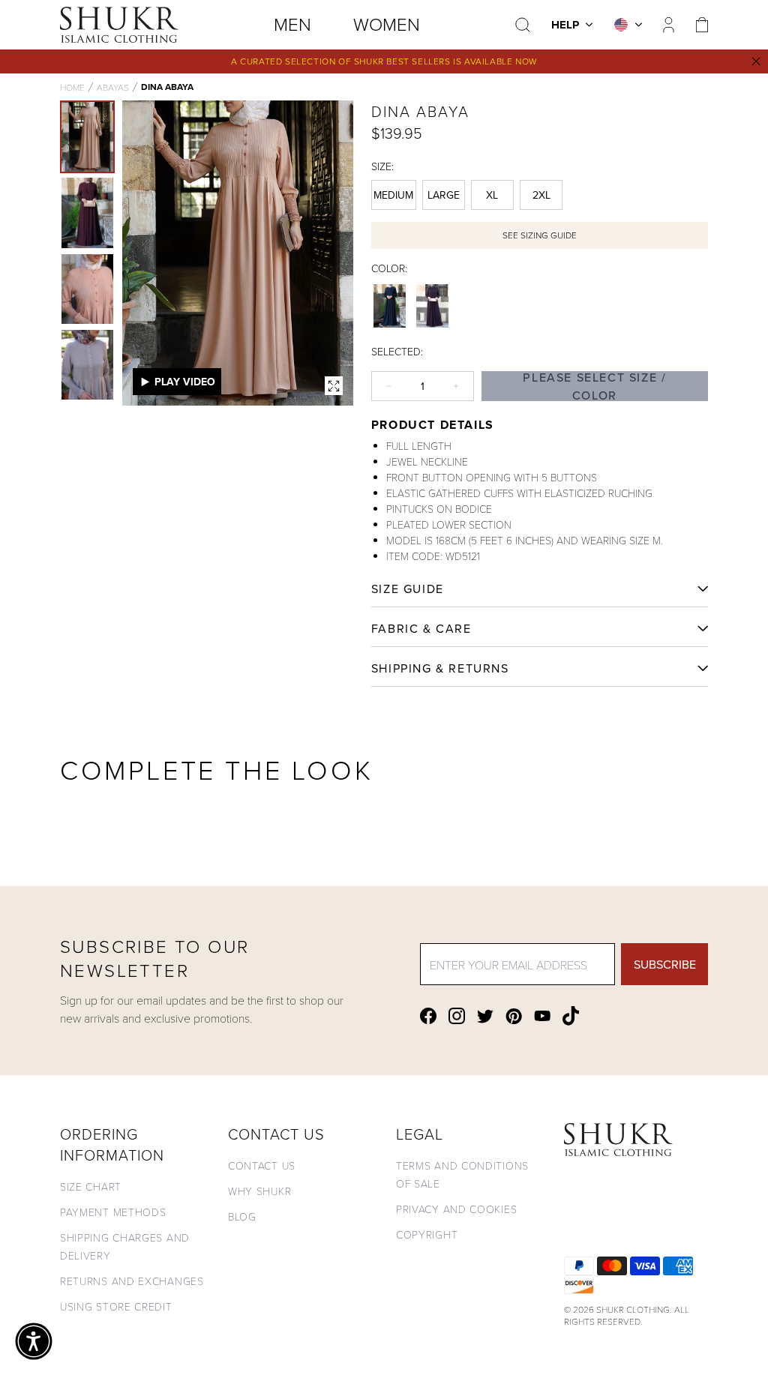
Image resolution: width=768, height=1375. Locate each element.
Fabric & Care (421, 628)
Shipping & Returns (440, 668)
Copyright (427, 1234)
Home (72, 87)
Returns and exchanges (132, 1281)
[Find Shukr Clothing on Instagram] (456, 1016)
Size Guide (407, 588)
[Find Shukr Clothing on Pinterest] (514, 1016)
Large (444, 194)
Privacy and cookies (456, 1209)
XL (492, 194)
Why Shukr (259, 1191)
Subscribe (665, 964)
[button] (33, 1341)
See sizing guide (539, 235)
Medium (393, 194)
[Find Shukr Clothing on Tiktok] (570, 1016)
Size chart (91, 1186)
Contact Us (262, 1165)
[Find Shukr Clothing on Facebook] (428, 1016)
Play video (184, 381)
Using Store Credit (116, 1306)
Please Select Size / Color (594, 386)
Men (292, 23)
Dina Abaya (167, 87)
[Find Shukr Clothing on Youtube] (542, 1016)
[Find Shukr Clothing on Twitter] (485, 1016)
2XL (541, 194)
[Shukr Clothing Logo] (119, 25)
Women (386, 23)
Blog (242, 1216)
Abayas (113, 87)
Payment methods (113, 1212)
